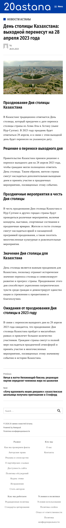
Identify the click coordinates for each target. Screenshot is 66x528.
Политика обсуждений (17, 473)
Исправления (17, 483)
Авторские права (17, 452)
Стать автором (17, 488)
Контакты (49, 452)
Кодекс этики (17, 478)
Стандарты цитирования (17, 506)
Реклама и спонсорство (17, 457)
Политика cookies (49, 506)
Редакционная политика (17, 501)
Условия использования (49, 501)
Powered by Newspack (12, 427)
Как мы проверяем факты (17, 447)
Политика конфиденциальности (16, 431)
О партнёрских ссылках (17, 462)
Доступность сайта (17, 468)
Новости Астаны (19, 19)
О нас (49, 447)
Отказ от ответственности (49, 512)
